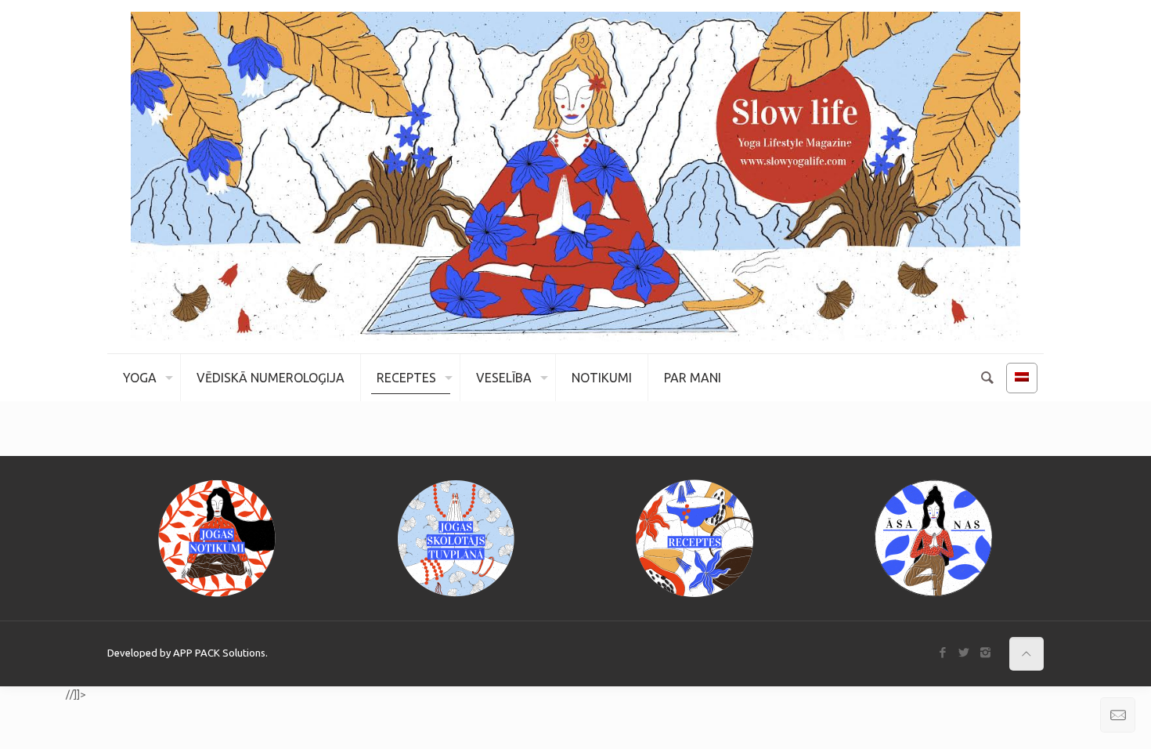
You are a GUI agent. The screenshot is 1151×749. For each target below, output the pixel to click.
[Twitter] (964, 652)
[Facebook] (943, 652)
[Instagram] (985, 652)
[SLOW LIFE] (575, 176)
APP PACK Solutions (219, 652)
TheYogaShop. (31, 694)
